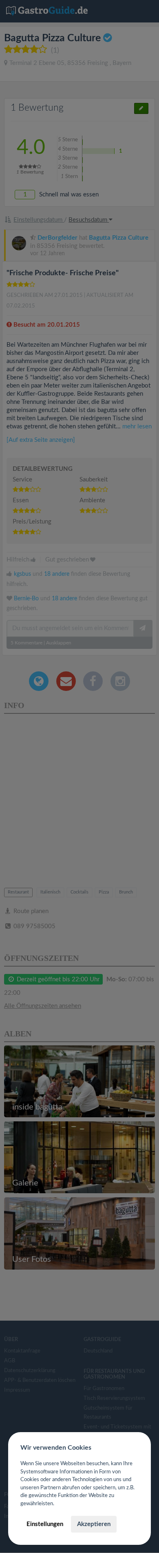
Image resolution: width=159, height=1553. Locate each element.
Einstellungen (44, 1524)
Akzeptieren (93, 1524)
